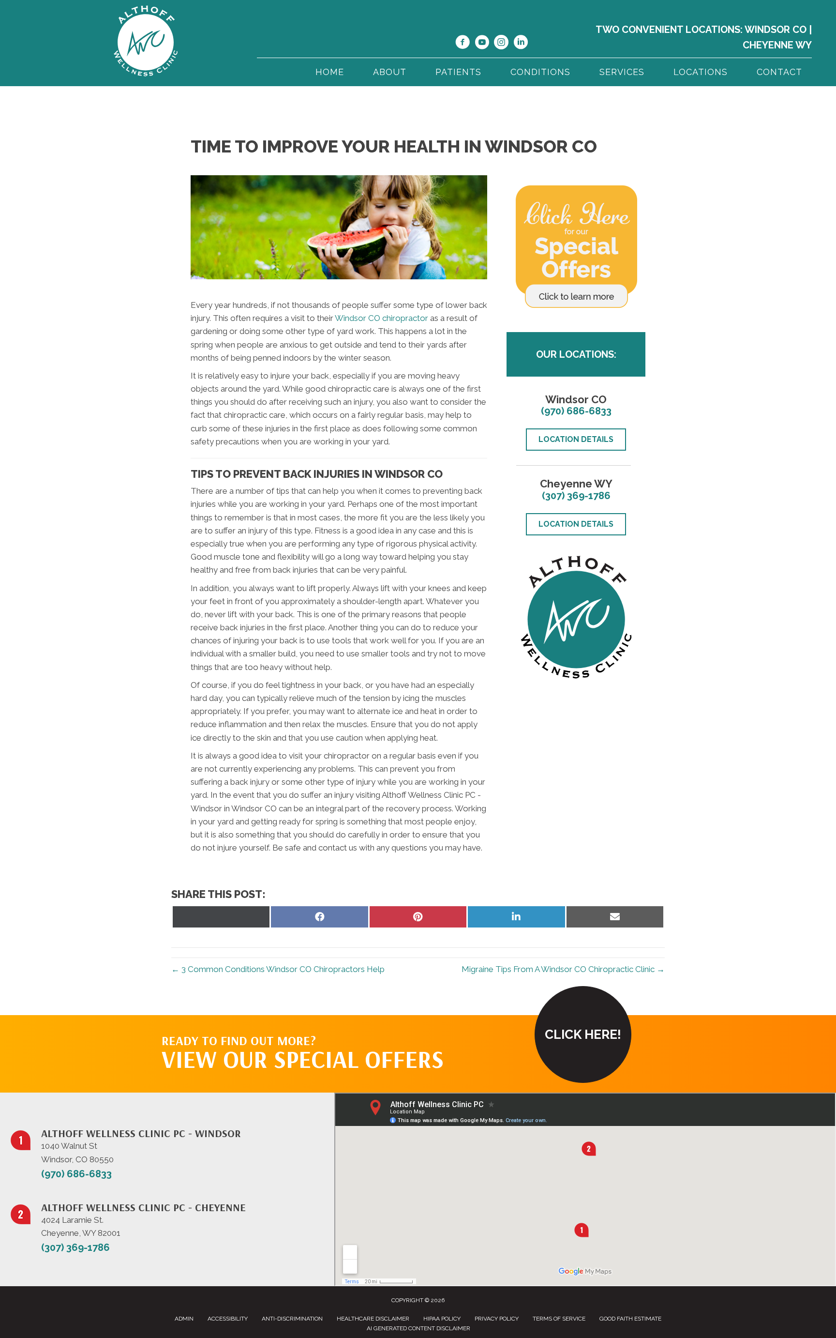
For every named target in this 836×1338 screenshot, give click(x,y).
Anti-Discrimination (292, 1318)
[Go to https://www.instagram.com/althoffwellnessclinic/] (501, 43)
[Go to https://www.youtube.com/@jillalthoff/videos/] (482, 43)
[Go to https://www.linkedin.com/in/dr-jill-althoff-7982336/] (520, 43)
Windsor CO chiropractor (381, 318)
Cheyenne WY (777, 45)
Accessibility (228, 1318)
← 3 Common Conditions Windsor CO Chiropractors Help (278, 969)
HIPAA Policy (442, 1318)
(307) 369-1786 (576, 496)
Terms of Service (559, 1318)
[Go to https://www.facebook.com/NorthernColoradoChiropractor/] (462, 43)
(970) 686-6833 (576, 411)
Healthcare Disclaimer (373, 1318)
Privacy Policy (497, 1318)
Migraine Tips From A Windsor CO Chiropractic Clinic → (563, 969)
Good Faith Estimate (630, 1318)
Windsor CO (775, 29)
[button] (583, 1034)
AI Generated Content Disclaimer (418, 1328)
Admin (184, 1318)
